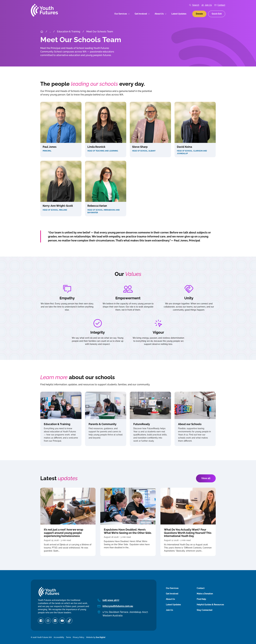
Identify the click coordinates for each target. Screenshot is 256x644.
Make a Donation (205, 593)
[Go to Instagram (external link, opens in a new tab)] (48, 621)
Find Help (201, 599)
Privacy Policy (78, 637)
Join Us (208, 5)
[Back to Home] (44, 10)
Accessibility (59, 637)
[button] (60, 129)
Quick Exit (217, 14)
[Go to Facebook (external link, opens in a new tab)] (41, 621)
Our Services (120, 14)
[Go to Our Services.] (50, 31)
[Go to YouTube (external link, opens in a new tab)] (62, 621)
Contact (221, 5)
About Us (159, 14)
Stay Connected (204, 610)
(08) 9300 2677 (111, 600)
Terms (68, 637)
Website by (95, 637)
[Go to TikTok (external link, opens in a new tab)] (69, 621)
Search (195, 5)
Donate (199, 14)
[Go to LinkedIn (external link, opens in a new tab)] (55, 621)
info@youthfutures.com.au (118, 606)
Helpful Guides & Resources (210, 604)
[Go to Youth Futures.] (41, 31)
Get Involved (141, 14)
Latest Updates (178, 14)
